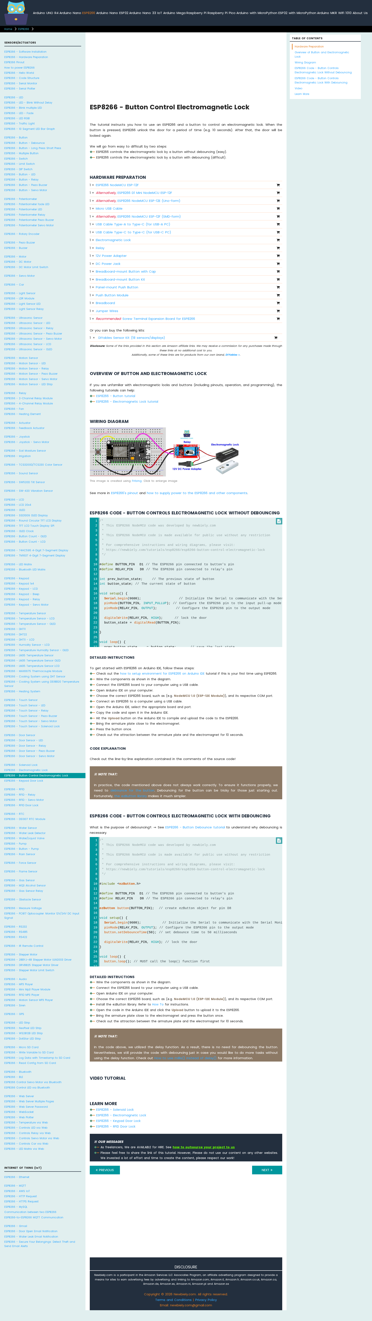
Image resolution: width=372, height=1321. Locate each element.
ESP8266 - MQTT (15, 1185)
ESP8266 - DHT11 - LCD (19, 639)
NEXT (266, 1170)
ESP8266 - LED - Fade (18, 113)
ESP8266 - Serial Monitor (20, 83)
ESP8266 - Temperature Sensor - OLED (30, 624)
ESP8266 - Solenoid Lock (20, 765)
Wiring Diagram (305, 62)
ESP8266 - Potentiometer (20, 199)
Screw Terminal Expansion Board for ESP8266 (145, 318)
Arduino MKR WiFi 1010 (334, 13)
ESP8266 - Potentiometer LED (23, 209)
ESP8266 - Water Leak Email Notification (31, 1236)
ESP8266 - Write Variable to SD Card (29, 1052)
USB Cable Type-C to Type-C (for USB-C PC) (133, 232)
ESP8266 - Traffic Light (19, 123)
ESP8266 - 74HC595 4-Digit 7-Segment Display (36, 550)
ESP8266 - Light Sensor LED (22, 304)
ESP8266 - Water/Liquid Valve (24, 838)
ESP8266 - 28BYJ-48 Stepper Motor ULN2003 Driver (37, 959)
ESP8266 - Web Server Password (26, 1107)
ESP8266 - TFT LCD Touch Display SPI (29, 526)
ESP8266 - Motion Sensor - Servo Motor (30, 379)
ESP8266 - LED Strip (17, 1022)
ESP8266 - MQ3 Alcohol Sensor (25, 885)
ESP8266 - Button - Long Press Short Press (32, 148)
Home (8, 29)
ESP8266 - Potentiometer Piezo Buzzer (29, 220)
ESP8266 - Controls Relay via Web (27, 1133)
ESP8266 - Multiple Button (21, 153)
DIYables (231, 355)
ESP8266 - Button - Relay (21, 179)
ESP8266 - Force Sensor (20, 863)
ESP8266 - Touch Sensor (20, 700)
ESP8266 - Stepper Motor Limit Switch (29, 970)
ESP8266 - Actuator (17, 423)
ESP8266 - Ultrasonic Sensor (23, 318)
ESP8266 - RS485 (16, 932)
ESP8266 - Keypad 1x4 (19, 583)
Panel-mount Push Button (117, 287)
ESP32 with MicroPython (297, 13)
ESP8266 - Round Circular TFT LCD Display (33, 520)
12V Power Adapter (111, 255)
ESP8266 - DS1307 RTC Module (24, 819)
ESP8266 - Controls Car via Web (26, 1143)
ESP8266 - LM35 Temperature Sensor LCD (31, 666)
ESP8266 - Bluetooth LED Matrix (24, 569)
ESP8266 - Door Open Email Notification (30, 1231)
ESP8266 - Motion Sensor (21, 358)
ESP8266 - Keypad (16, 578)
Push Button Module (112, 295)
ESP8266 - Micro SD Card (21, 1047)
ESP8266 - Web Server (19, 1096)
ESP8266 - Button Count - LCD (24, 541)
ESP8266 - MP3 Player (18, 984)
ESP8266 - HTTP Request (20, 1196)
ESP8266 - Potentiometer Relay (24, 215)
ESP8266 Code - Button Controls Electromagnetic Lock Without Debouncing (323, 70)
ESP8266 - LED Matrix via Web (24, 1149)
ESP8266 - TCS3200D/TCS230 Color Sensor (33, 465)
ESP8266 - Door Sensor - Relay (25, 745)
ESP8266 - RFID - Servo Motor (24, 800)
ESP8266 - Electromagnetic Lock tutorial (127, 401)
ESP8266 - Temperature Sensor (25, 613)
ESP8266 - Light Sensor (19, 293)
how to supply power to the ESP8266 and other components (197, 493)
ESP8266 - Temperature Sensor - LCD (29, 618)
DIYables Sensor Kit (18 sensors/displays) (131, 337)
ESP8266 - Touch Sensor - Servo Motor (30, 721)
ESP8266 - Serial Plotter (19, 88)
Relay (100, 248)
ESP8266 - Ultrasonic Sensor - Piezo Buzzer (33, 333)
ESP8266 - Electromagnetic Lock (26, 770)
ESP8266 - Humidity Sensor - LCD (27, 645)
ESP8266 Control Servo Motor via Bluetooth (33, 1082)
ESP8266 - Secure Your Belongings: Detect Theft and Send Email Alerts (39, 1244)
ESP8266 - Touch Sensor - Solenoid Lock (32, 726)
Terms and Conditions (173, 1299)
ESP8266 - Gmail (15, 1226)
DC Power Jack (108, 263)
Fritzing (137, 481)
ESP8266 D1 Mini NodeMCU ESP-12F (134, 192)
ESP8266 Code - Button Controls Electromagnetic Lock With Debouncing (321, 80)
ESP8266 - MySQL (15, 1206)
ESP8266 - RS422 (15, 937)
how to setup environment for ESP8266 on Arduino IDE (162, 673)
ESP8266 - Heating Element (22, 414)
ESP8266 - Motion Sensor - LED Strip (28, 384)
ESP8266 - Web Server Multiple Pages (29, 1101)
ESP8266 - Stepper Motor (20, 954)
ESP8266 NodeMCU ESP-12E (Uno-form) (138, 200)
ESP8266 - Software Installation (25, 51)
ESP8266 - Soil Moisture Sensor (25, 450)
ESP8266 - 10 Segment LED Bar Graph (29, 129)
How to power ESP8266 (19, 67)
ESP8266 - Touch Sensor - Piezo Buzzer (30, 716)
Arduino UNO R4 (46, 13)
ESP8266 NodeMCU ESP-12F (117, 185)
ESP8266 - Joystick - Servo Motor (26, 442)
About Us (360, 13)
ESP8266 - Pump (15, 843)
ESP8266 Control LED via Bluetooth (27, 1087)
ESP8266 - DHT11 (15, 629)
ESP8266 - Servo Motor (19, 276)
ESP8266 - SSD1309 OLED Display (26, 515)
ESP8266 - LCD (14, 499)
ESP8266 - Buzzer (15, 248)
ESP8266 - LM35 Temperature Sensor (28, 655)
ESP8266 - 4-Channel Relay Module (28, 403)
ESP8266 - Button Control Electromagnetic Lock (36, 775)
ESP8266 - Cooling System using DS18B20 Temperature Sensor (41, 684)
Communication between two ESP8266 (30, 1212)
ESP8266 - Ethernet (16, 1177)
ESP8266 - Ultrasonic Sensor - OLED (28, 349)
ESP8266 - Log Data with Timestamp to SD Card (37, 1057)
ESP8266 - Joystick (17, 436)
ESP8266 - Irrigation (17, 456)
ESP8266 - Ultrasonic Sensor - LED (27, 323)
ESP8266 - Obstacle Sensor (22, 899)
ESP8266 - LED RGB (17, 118)
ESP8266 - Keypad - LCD (21, 589)
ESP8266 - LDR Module (19, 298)
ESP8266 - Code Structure (21, 78)
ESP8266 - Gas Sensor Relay (23, 890)
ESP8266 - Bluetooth (17, 1071)
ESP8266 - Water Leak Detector (24, 833)
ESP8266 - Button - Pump (21, 849)
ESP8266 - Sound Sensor (21, 473)
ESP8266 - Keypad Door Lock (23, 780)
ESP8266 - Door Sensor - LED (23, 740)
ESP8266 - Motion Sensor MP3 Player (28, 1000)
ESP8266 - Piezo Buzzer (19, 242)
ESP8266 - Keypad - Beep (21, 594)
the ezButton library (130, 796)
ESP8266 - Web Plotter (19, 1117)
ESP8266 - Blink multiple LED (23, 108)
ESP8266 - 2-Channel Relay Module (28, 398)
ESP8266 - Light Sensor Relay (24, 309)
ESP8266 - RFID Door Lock (21, 805)
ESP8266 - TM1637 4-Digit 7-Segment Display (34, 555)
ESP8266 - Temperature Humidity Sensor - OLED (36, 650)
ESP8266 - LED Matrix (18, 564)
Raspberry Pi (196, 13)
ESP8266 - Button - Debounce (24, 143)
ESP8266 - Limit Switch (19, 164)
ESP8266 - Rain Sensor (19, 854)
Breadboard (105, 303)
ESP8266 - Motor (15, 256)
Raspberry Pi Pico (222, 13)
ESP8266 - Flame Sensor (20, 871)
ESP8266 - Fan (14, 409)
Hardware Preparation (309, 46)
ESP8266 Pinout (14, 62)
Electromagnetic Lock (113, 240)
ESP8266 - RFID (14, 789)
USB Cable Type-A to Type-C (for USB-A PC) (133, 224)
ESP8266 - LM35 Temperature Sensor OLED (32, 660)
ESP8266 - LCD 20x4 (17, 505)
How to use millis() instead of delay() (185, 1058)
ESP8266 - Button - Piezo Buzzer (25, 185)
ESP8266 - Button (16, 137)
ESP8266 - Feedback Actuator (24, 428)
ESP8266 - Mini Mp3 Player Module (27, 989)
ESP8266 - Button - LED (19, 174)
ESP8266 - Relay (15, 393)
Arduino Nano (70, 13)
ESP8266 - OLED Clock (19, 531)
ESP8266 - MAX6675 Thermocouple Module (33, 671)
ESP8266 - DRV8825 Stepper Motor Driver (31, 965)
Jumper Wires (107, 311)
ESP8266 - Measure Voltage (23, 908)
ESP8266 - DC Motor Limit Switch (26, 267)
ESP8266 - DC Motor (17, 262)
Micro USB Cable (109, 208)
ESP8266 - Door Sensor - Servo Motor (29, 756)
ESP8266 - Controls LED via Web (25, 1127)
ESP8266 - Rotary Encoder (21, 234)
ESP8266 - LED (13, 97)
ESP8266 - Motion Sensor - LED (25, 363)
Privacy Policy (206, 1299)
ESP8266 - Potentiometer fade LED (26, 204)
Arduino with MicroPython (256, 13)
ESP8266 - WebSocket (19, 1112)
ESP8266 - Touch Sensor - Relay (26, 710)
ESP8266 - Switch (16, 158)
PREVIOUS (106, 1170)
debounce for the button (132, 790)
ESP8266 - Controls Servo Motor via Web (31, 1138)
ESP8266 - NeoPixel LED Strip (22, 1028)
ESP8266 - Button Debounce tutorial (195, 827)
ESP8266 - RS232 (15, 926)
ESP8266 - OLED (14, 510)
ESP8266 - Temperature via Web (26, 1122)
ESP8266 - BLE (13, 1077)
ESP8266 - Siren (14, 1005)
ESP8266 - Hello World (19, 73)
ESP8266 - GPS (14, 1014)
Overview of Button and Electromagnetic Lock (322, 54)
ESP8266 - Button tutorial (115, 396)
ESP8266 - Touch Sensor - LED (24, 705)
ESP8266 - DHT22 (15, 634)
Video (298, 88)
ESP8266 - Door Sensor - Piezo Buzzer (29, 751)
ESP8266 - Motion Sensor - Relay (26, 368)
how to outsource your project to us (204, 1147)
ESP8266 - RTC (14, 814)
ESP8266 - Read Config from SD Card (30, 1063)
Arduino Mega (174, 13)
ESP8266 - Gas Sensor (19, 880)
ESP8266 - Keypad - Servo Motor (26, 604)
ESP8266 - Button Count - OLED (25, 536)
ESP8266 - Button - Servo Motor (25, 190)
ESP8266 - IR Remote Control (23, 945)
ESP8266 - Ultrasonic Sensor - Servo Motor (33, 339)
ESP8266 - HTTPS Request (21, 1201)
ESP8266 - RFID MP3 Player (21, 995)
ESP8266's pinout (124, 493)
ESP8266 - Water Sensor (20, 827)
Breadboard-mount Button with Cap (126, 271)
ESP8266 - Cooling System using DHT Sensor (34, 676)
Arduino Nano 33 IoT (145, 13)
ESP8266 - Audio (15, 979)
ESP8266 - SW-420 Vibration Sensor (28, 491)
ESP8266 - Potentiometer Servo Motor (29, 225)
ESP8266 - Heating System (22, 691)
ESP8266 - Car (14, 284)
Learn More (302, 94)
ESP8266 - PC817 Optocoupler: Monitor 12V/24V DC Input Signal (41, 915)
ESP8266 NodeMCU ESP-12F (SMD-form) (138, 216)
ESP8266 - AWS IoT (17, 1191)
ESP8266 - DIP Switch (18, 169)
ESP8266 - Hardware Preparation (26, 57)
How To (158, 1004)
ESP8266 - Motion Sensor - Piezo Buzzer (30, 373)
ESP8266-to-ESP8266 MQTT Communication (33, 1217)
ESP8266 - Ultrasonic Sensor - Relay (28, 328)
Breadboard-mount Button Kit (120, 279)
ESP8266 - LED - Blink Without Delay (28, 102)
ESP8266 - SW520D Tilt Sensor (24, 482)
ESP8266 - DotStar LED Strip (22, 1038)
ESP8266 (88, 13)
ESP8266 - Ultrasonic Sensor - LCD (27, 344)
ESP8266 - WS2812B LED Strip (23, 1033)
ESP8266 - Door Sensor (19, 735)
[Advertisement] (186, 67)
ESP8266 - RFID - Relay (19, 794)
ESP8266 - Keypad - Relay (22, 599)
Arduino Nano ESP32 (112, 13)
